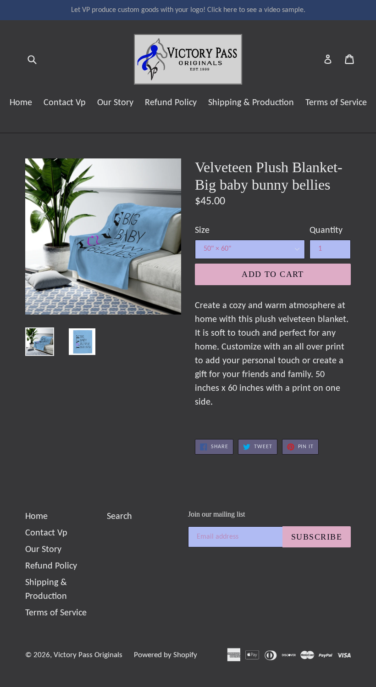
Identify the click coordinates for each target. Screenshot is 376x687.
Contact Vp (65, 102)
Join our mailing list (216, 514)
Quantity (326, 230)
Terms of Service (336, 102)
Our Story (115, 102)
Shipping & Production (251, 102)
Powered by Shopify (165, 655)
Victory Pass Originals (88, 655)
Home (21, 102)
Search (119, 516)
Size (202, 230)
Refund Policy (171, 102)
